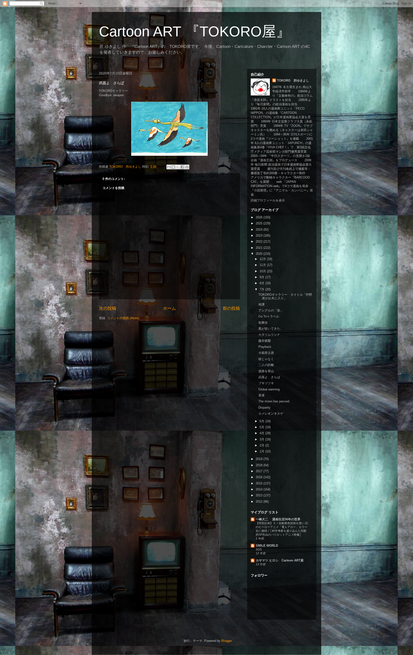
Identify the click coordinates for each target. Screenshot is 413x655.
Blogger (226, 641)
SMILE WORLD (267, 545)
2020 (259, 253)
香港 (261, 395)
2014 (259, 489)
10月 (263, 271)
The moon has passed (273, 401)
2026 (259, 217)
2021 (259, 248)
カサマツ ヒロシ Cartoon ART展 (280, 560)
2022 (259, 241)
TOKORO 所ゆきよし (293, 80)
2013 (259, 495)
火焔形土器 (266, 353)
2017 (259, 471)
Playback (264, 347)
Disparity (264, 407)
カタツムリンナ (269, 334)
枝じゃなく (266, 359)
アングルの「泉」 (270, 310)
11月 (263, 265)
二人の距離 (266, 365)
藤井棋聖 (264, 341)
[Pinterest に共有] (187, 167)
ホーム (169, 308)
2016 (259, 477)
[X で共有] (177, 167)
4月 (262, 433)
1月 (262, 451)
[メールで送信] (168, 167)
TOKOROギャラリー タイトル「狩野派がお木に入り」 (285, 296)
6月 (262, 421)
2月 (262, 445)
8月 (262, 283)
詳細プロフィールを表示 (268, 200)
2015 (259, 483)
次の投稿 (107, 308)
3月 (262, 439)
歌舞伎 (263, 322)
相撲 (261, 304)
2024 (259, 229)
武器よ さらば (269, 377)
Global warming (269, 389)
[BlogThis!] (173, 167)
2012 (259, 501)
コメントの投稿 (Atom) (123, 318)
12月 (263, 259)
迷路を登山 (266, 371)
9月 (262, 277)
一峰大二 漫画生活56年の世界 (278, 519)
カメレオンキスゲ (270, 413)
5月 (262, 427)
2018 (259, 465)
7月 (262, 289)
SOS (259, 549)
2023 (259, 235)
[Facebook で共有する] (182, 167)
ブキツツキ (266, 383)
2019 (259, 459)
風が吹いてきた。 (270, 328)
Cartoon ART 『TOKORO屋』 (194, 31)
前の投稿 (231, 308)
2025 (259, 223)
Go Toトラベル (268, 316)
